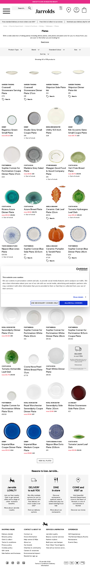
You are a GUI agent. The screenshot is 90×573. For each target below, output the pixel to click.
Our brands (28, 545)
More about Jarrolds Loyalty (11, 509)
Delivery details (7, 534)
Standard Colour (55, 50)
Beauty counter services (55, 537)
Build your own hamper (54, 542)
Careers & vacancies (31, 550)
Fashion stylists (51, 539)
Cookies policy (7, 548)
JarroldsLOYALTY (11, 489)
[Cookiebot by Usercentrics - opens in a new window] (77, 269)
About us (27, 542)
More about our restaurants (56, 511)
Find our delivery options (34, 511)
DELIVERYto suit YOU (34, 489)
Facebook (7, 563)
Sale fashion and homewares (12, 553)
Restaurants (72, 539)
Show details (78, 297)
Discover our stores (78, 510)
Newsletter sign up (31, 556)
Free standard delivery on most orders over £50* (18, 22)
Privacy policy (7, 545)
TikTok (18, 563)
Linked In (24, 563)
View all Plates (45, 461)
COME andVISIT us (78, 489)
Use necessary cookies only (44, 303)
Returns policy (7, 537)
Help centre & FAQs (31, 539)
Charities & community (32, 548)
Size (75, 50)
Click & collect (7, 539)
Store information (30, 537)
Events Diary (72, 542)
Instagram (13, 563)
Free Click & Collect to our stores (51, 22)
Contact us (28, 534)
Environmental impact (32, 553)
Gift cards (5, 550)
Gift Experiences (74, 534)
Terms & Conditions (42, 563)
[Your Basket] (84, 11)
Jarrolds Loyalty (52, 534)
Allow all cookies (73, 303)
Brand (34, 50)
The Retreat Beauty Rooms (78, 537)
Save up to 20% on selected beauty (45, 2)
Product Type (14, 50)
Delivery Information (48, 564)
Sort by (43, 54)
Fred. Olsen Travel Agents (55, 545)
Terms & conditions (9, 542)
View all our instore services (56, 548)
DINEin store (56, 489)
